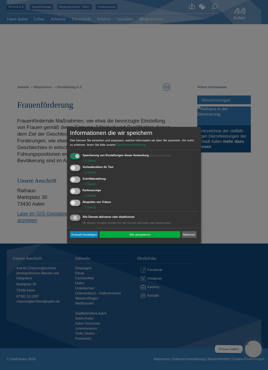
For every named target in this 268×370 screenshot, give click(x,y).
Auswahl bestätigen (84, 234)
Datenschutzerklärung (131, 144)
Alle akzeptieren (140, 234)
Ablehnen (189, 234)
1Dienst (89, 160)
